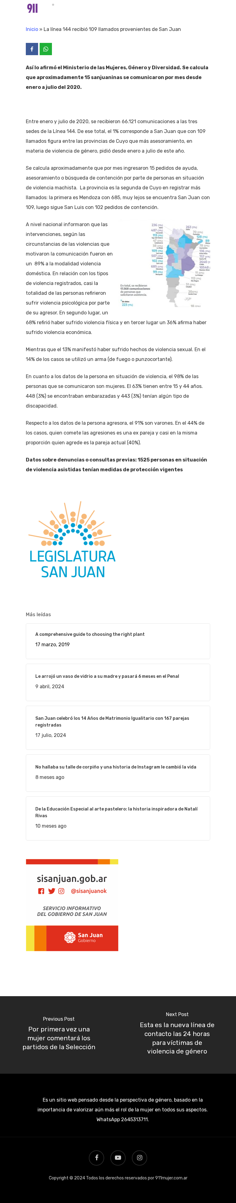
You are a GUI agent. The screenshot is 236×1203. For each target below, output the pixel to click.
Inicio (32, 29)
